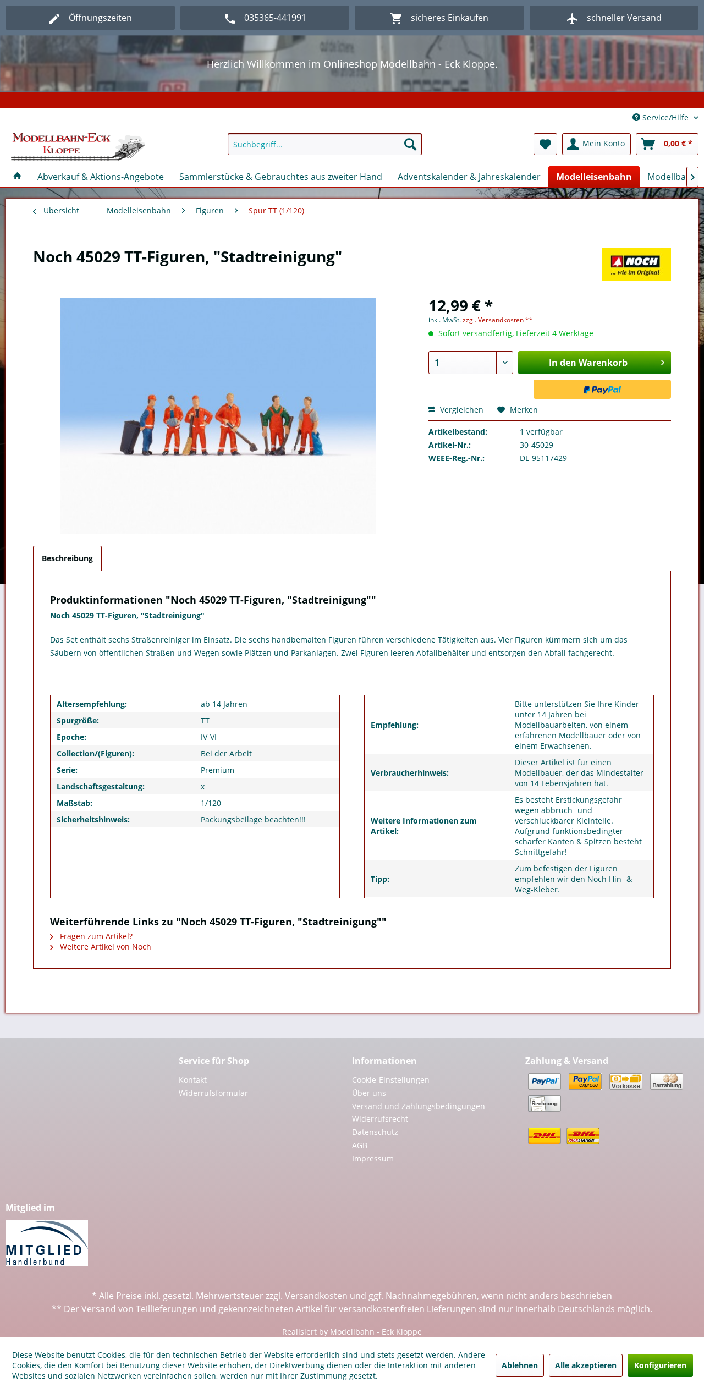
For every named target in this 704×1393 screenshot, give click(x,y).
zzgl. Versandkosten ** (498, 320)
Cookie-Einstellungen (391, 1079)
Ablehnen (520, 1365)
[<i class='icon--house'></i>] (18, 176)
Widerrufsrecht (380, 1119)
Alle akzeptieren (586, 1365)
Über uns (369, 1093)
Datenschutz (375, 1132)
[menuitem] (325, 144)
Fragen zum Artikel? (95, 936)
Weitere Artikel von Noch (104, 946)
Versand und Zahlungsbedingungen (418, 1106)
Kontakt (193, 1079)
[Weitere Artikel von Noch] (636, 267)
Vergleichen (460, 409)
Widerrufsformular (213, 1093)
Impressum (373, 1158)
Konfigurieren (660, 1365)
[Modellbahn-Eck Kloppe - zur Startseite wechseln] (78, 147)
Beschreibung (67, 558)
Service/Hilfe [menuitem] (665, 117)
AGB (359, 1145)
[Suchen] (410, 144)
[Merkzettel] (545, 144)
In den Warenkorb (588, 363)
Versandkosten (316, 1296)
